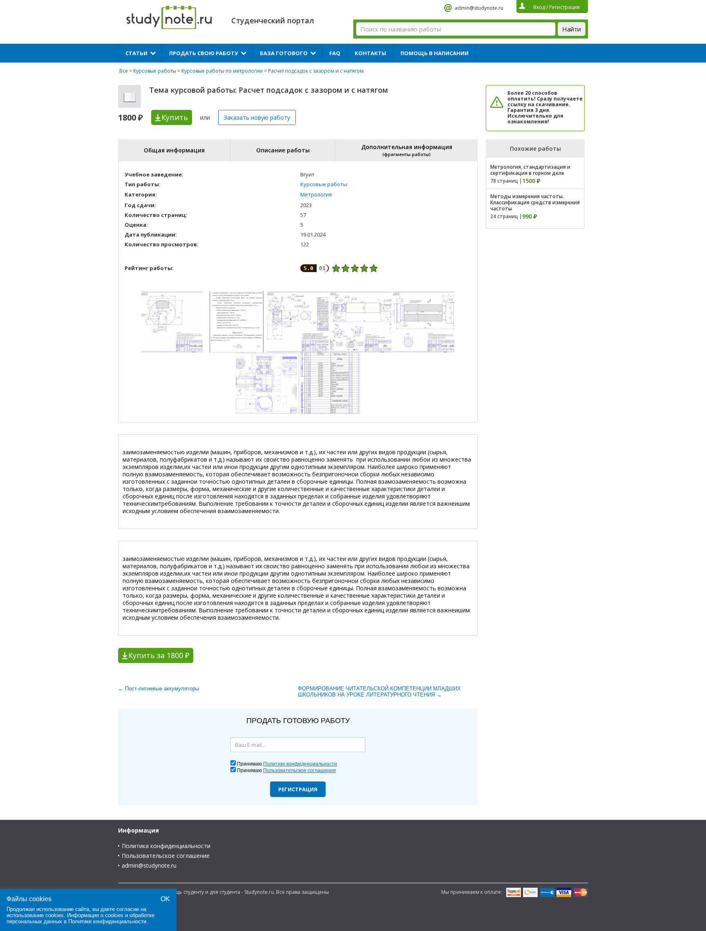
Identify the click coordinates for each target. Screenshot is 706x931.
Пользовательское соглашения (299, 770)
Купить (174, 117)
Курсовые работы (154, 70)
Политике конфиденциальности (107, 921)
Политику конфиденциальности (300, 764)
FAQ (334, 53)
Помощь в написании (434, 53)
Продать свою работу (203, 53)
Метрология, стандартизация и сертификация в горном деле (530, 169)
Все (123, 70)
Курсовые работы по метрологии (222, 70)
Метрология (316, 194)
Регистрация (297, 789)
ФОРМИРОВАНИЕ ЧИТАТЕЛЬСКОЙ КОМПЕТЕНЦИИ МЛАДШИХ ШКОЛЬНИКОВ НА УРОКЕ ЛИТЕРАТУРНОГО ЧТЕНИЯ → (379, 691)
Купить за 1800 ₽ (158, 655)
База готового (284, 53)
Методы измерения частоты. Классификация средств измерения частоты (535, 202)
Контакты (370, 53)
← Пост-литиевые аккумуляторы (158, 688)
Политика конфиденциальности (166, 846)
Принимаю (287, 764)
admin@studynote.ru (479, 7)
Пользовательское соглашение (166, 856)
